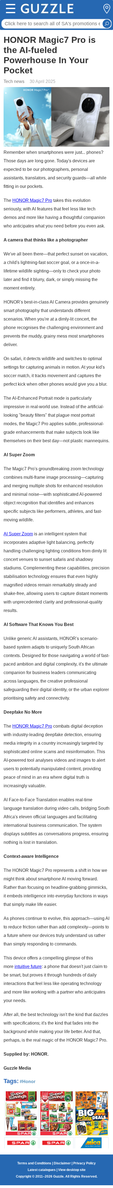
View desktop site (72, 1170)
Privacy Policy (84, 1163)
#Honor (27, 1081)
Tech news (14, 81)
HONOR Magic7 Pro (32, 200)
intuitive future (28, 966)
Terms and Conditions (34, 1163)
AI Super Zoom (18, 534)
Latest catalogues (42, 1170)
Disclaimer (62, 1163)
